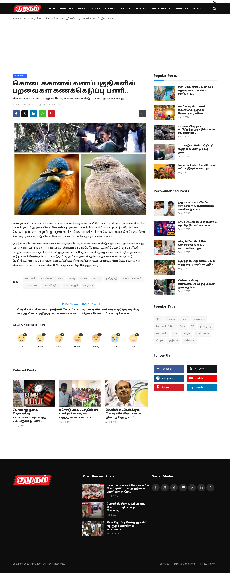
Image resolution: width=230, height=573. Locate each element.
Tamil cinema (202, 333)
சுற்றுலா (88, 285)
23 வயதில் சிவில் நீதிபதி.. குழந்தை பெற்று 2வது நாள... (196, 149)
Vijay (182, 326)
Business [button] (180, 8)
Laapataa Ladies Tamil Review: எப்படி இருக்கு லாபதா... (197, 167)
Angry (96, 347)
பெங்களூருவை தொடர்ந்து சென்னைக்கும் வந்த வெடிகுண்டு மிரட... (29, 415)
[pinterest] (192, 487)
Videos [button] (109, 8)
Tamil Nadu (30, 278)
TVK (175, 333)
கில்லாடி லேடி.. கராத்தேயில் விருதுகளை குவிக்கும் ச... (196, 284)
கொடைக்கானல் (132, 278)
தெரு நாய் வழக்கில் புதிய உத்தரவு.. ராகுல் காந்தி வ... (197, 263)
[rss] (210, 487)
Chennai (170, 319)
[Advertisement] (115, 48)
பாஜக (186, 333)
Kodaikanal (46, 278)
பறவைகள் (31, 285)
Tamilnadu (27, 18)
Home (52, 8)
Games (81, 8)
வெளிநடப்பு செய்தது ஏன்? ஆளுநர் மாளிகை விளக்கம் (127, 526)
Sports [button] (140, 8)
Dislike (40, 347)
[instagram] (174, 487)
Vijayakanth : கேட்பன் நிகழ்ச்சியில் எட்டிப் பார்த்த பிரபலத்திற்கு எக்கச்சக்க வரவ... (47, 311)
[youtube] (183, 487)
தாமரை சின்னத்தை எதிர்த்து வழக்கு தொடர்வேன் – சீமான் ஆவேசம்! (110, 311)
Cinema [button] (93, 8)
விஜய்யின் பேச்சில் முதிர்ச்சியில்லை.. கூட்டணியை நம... (192, 245)
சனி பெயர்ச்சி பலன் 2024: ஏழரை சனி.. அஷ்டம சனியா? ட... (195, 90)
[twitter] (165, 487)
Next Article (89, 304)
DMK (158, 319)
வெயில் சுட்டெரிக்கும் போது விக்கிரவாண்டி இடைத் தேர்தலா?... (123, 413)
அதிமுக (173, 340)
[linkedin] (201, 487)
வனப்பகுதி (71, 285)
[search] (214, 9)
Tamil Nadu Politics (165, 326)
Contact (164, 564)
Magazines (66, 8)
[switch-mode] (214, 2)
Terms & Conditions (183, 564)
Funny (77, 347)
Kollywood (189, 340)
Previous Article (68, 304)
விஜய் (159, 340)
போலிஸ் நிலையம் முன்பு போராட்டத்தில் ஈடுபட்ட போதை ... (126, 507)
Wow (133, 347)
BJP (192, 326)
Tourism (96, 278)
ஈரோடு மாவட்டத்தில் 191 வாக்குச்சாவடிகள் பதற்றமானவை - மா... (78, 413)
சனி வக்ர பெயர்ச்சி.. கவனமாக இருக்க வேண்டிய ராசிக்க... (192, 110)
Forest (83, 278)
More (196, 8)
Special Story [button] (159, 8)
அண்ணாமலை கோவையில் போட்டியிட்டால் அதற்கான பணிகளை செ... (128, 489)
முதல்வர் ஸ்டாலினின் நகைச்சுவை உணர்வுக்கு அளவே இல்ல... (196, 206)
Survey (71, 278)
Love (58, 347)
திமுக (184, 319)
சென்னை (199, 319)
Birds (60, 278)
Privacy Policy (207, 564)
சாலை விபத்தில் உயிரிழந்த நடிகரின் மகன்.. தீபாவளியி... (197, 129)
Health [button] (124, 8)
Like (22, 347)
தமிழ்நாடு (111, 278)
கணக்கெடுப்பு (51, 285)
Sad (115, 347)
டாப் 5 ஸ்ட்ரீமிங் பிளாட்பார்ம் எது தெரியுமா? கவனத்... (197, 224)
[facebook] (156, 487)
